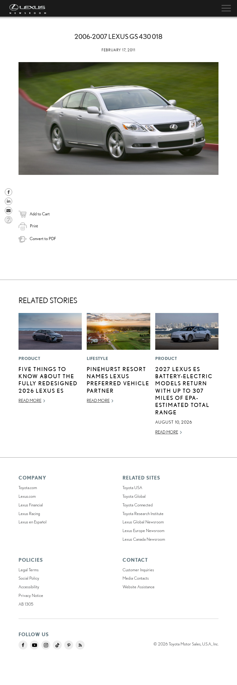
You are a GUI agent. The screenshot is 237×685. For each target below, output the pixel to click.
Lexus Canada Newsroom (144, 539)
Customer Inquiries (138, 569)
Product (29, 358)
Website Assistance (139, 586)
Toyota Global (134, 496)
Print (34, 225)
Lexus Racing (29, 513)
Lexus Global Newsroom (143, 521)
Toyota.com (28, 487)
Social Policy (29, 578)
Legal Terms (29, 569)
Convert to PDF (43, 238)
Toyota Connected (138, 504)
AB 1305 (26, 604)
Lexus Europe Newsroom (143, 530)
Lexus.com (27, 496)
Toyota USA (132, 487)
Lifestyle (97, 358)
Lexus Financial (31, 504)
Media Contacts (136, 578)
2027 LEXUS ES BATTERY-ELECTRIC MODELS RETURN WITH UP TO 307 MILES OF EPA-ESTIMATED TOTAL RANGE (184, 390)
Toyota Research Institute (143, 513)
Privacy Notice (31, 595)
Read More (30, 400)
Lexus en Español (33, 521)
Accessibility (29, 586)
